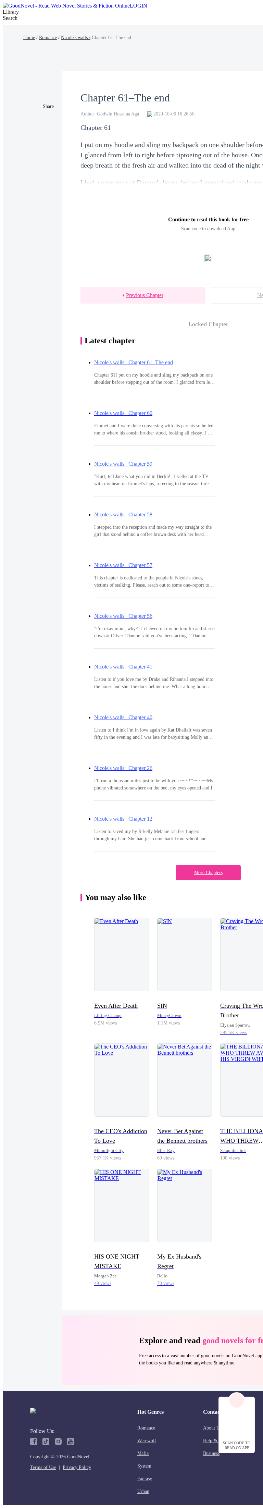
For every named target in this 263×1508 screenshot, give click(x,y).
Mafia (143, 1453)
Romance (48, 37)
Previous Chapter (144, 295)
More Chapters (208, 872)
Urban (143, 1491)
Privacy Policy (77, 1467)
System (144, 1466)
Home (29, 37)
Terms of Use (43, 1467)
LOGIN (138, 6)
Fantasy (144, 1478)
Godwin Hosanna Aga (118, 114)
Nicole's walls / (75, 37)
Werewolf (146, 1440)
